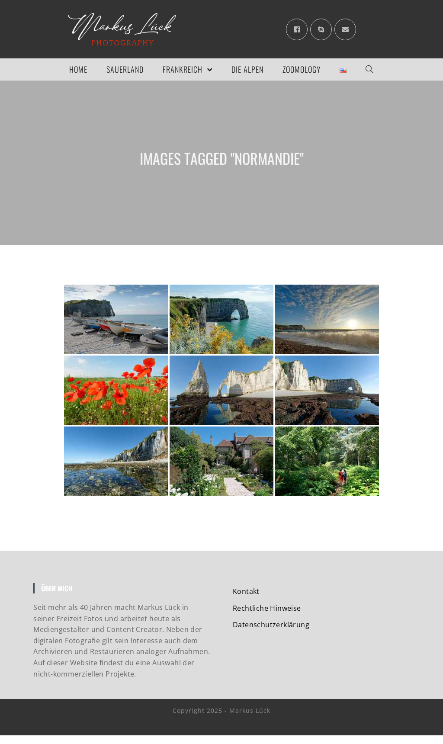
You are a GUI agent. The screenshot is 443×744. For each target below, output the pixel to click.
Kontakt (246, 591)
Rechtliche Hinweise (267, 608)
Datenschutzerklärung (271, 624)
